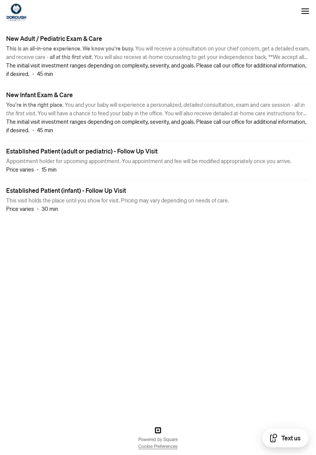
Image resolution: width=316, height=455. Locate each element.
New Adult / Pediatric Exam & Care (54, 38)
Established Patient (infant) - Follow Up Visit (66, 190)
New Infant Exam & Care (39, 95)
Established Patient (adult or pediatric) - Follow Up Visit (82, 151)
